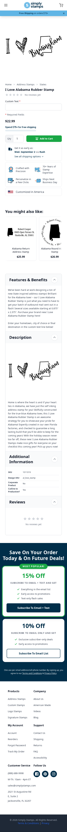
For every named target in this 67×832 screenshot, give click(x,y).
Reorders (13, 739)
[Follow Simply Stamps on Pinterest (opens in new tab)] (45, 774)
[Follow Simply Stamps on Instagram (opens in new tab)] (53, 774)
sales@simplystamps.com (22, 785)
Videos (37, 711)
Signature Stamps (17, 717)
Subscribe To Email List (33, 653)
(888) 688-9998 (16, 773)
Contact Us (39, 733)
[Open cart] (61, 5)
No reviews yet (33, 94)
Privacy (45, 823)
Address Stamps (17, 698)
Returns (38, 745)
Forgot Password (17, 745)
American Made (42, 705)
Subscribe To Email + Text (33, 608)
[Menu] (6, 5)
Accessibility (40, 757)
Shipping (38, 739)
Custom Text (12, 101)
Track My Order (16, 751)
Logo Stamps (15, 711)
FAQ (36, 751)
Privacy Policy (50, 673)
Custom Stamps (16, 705)
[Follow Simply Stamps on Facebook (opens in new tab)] (37, 774)
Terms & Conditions (28, 823)
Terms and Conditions (32, 673)
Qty (9, 138)
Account (12, 733)
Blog (36, 717)
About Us (38, 698)
